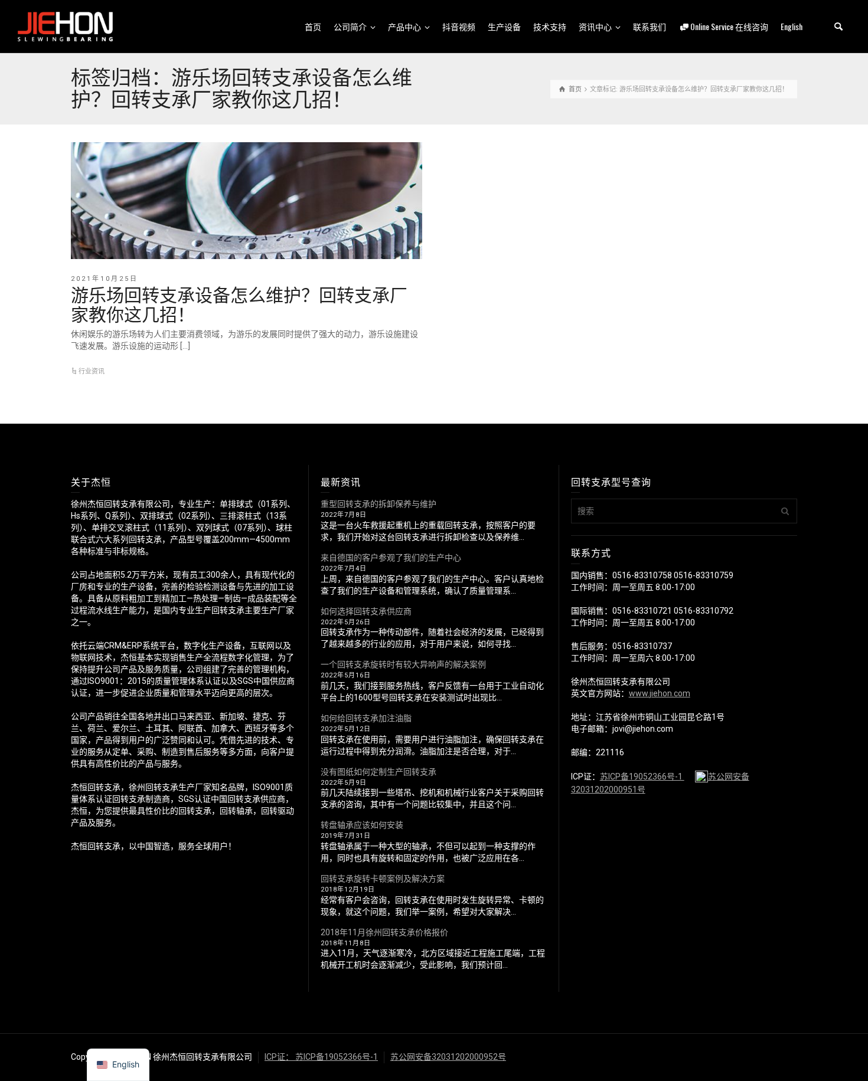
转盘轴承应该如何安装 (362, 825)
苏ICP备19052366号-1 (642, 776)
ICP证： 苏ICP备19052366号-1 (321, 1057)
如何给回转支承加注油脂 (366, 718)
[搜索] (838, 26)
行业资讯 (92, 371)
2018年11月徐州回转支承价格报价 (384, 932)
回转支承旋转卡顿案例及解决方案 (383, 878)
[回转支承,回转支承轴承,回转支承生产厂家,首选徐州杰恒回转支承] (65, 26)
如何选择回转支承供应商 (366, 611)
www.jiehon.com (659, 693)
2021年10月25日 (104, 279)
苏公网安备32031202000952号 (448, 1057)
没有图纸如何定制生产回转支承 (378, 772)
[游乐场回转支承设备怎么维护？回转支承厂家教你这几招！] (246, 200)
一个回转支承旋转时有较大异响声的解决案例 (403, 664)
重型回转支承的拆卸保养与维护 (378, 504)
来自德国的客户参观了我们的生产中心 (391, 557)
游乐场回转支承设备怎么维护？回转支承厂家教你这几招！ (239, 303)
